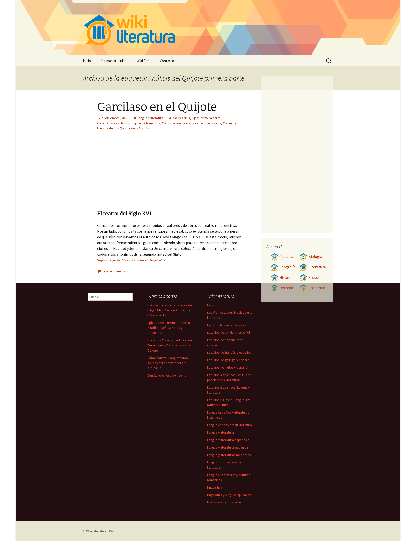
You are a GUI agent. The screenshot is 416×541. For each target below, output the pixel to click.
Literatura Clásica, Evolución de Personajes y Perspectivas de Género (169, 345)
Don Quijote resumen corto (166, 375)
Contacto (167, 61)
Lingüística (214, 487)
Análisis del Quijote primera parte (196, 118)
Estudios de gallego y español (228, 360)
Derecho (286, 288)
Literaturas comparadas (224, 502)
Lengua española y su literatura (229, 425)
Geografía (288, 267)
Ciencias (286, 256)
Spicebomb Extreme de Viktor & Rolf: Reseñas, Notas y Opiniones (168, 327)
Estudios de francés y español (229, 352)
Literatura (317, 267)
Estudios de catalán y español (228, 332)
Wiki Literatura (96, 531)
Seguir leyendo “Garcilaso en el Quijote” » (131, 260)
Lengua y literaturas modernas (229, 455)
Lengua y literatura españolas (228, 440)
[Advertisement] (140, 174)
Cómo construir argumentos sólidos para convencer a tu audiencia (167, 363)
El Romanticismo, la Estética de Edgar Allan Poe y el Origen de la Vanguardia (169, 310)
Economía (316, 288)
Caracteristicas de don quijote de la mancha (128, 123)
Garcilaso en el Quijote (157, 107)
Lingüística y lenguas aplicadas (229, 495)
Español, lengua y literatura (226, 325)
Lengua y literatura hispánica (227, 447)
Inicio (87, 61)
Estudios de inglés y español (227, 367)
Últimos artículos (113, 61)
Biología (315, 256)
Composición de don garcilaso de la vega (191, 123)
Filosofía (315, 277)
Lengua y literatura (150, 118)
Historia (286, 277)
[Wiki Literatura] (208, 27)
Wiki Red (143, 61)
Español (212, 305)
